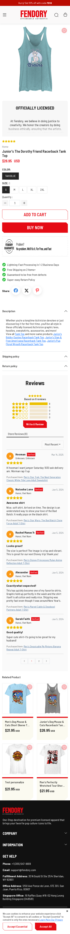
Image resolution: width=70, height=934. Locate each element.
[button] (4, 15)
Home (5, 146)
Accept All (46, 926)
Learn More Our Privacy (51, 919)
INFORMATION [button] (13, 845)
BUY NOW (35, 227)
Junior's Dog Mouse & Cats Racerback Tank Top (52, 723)
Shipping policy (10, 356)
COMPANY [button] (10, 833)
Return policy (9, 366)
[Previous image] (11, 59)
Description (8, 311)
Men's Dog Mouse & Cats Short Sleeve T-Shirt (17, 723)
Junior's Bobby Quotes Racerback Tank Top (34, 335)
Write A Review (35, 424)
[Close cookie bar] (67, 911)
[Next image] (58, 59)
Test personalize (14, 782)
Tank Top (20, 334)
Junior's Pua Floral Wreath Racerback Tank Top (33, 342)
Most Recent (51, 444)
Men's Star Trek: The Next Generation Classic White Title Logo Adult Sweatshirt (33, 479)
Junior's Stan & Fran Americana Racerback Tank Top (34, 339)
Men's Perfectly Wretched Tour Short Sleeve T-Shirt (52, 783)
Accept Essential (17, 926)
